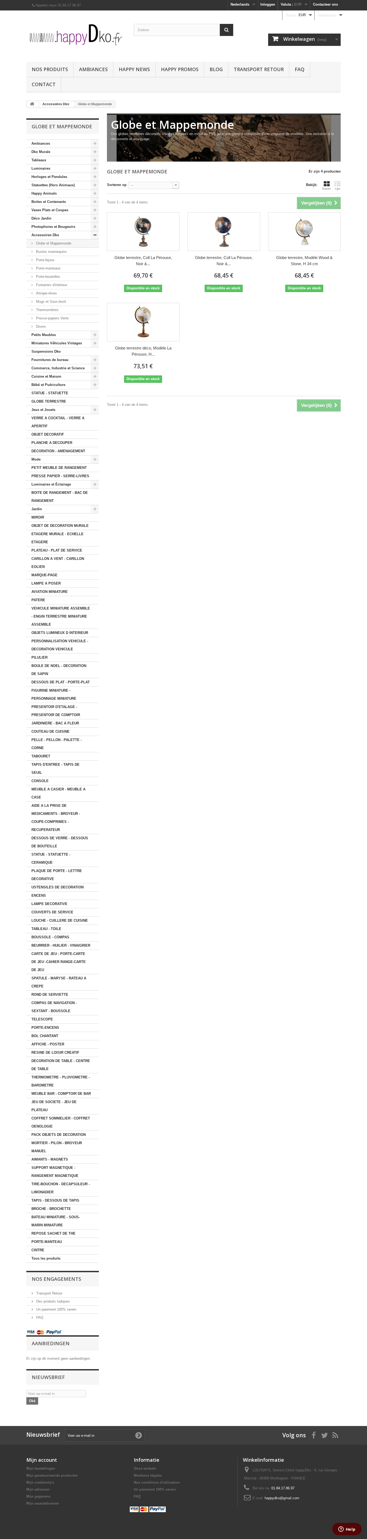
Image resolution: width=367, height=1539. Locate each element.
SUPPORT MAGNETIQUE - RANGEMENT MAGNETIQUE (54, 1172)
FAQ (299, 69)
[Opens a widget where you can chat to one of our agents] (347, 1529)
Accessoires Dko (45, 235)
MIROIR (37, 517)
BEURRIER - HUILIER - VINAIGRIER (60, 945)
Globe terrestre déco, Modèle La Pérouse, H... (143, 351)
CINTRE (37, 1250)
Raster (326, 188)
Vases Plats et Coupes (49, 210)
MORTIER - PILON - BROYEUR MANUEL (56, 1147)
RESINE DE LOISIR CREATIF (55, 1053)
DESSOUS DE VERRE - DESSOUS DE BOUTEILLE (59, 842)
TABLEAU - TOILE (46, 929)
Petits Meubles (43, 335)
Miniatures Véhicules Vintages (56, 343)
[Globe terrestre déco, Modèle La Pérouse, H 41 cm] (143, 322)
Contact (44, 84)
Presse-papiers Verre (52, 318)
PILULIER (39, 657)
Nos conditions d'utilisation (157, 1482)
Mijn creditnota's (40, 1482)
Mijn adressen (38, 1489)
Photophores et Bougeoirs (53, 227)
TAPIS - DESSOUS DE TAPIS (55, 1200)
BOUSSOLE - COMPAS (50, 937)
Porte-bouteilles (47, 277)
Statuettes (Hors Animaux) (53, 185)
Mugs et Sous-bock (50, 302)
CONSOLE (40, 781)
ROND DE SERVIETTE (49, 995)
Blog (216, 69)
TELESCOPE (42, 1019)
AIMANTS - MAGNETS (49, 1159)
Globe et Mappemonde (53, 243)
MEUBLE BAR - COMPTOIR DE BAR (61, 1094)
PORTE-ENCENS (45, 1028)
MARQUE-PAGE (44, 575)
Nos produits (50, 69)
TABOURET (40, 756)
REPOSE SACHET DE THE (53, 1233)
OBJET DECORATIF (47, 434)
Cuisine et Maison (46, 376)
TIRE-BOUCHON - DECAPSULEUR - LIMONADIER (60, 1188)
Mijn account (41, 1460)
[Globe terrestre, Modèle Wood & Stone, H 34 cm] (304, 231)
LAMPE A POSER (46, 583)
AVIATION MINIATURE (49, 592)
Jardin (36, 509)
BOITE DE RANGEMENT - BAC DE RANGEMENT (59, 497)
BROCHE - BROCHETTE (51, 1209)
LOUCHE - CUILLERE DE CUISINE (59, 920)
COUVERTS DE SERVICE (52, 912)
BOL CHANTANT (44, 1036)
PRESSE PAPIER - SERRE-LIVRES (60, 476)
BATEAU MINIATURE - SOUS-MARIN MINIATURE (55, 1221)
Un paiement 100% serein (55, 1309)
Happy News (134, 69)
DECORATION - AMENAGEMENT (58, 451)
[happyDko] (76, 34)
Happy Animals (44, 193)
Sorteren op (117, 185)
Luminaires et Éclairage (51, 484)
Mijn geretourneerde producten (52, 1476)
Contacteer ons (325, 4)
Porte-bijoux (45, 260)
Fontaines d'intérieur (51, 285)
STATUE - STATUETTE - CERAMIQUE (50, 858)
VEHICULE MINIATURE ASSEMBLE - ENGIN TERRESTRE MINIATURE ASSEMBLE (60, 616)
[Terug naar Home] (32, 104)
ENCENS (38, 896)
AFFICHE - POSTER (47, 1044)
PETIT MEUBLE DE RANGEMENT (59, 468)
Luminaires (40, 168)
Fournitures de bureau (50, 360)
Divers (40, 326)
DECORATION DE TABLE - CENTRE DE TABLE (60, 1065)
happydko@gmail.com (282, 1498)
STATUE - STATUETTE (49, 393)
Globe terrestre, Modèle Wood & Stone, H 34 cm (304, 260)
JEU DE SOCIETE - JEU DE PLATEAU (54, 1106)
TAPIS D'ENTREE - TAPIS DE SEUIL (55, 769)
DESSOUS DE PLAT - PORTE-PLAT (60, 682)
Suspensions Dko (46, 351)
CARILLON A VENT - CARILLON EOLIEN (57, 563)
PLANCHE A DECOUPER (51, 443)
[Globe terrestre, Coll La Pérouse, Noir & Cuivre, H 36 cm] (223, 231)
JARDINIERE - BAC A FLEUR (55, 723)
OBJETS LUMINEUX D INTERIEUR (59, 633)
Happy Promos (180, 69)
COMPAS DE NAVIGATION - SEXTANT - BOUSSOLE (54, 1007)
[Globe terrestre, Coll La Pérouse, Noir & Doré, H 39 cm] (143, 231)
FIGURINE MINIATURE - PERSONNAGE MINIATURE (53, 694)
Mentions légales (148, 1476)
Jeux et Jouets (43, 410)
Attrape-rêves (46, 293)
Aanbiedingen (51, 1343)
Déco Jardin (41, 218)
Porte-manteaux (48, 268)
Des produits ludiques (52, 1301)
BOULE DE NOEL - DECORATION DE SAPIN (58, 670)
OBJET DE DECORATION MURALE (60, 526)
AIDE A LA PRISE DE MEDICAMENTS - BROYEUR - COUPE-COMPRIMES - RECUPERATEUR (55, 818)
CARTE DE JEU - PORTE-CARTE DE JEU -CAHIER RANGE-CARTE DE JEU (58, 962)
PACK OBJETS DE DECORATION (58, 1135)
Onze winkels (145, 1469)
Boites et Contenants (48, 202)
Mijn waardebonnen (42, 1503)
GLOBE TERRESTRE (48, 401)
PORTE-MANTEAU (46, 1242)
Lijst (337, 188)
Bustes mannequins (51, 252)
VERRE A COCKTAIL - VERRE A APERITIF (57, 422)
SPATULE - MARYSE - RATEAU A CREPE (58, 982)
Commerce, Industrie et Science (58, 368)
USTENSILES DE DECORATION (57, 887)
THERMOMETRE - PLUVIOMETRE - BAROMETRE (60, 1081)
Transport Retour (259, 69)
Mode (36, 459)
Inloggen (267, 4)
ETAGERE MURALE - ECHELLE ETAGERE (57, 538)
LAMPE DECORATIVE (49, 904)
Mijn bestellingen (40, 1469)
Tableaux (38, 160)
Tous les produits (45, 1258)
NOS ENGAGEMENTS (56, 1279)
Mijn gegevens (38, 1496)
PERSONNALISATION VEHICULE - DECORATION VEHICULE (59, 645)
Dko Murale (40, 152)
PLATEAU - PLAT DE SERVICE (56, 550)
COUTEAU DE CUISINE (50, 732)
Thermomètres (47, 310)
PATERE (38, 600)
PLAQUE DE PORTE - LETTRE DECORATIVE (56, 875)
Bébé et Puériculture (48, 385)
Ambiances (93, 69)
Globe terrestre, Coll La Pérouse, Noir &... (143, 260)
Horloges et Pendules (49, 177)
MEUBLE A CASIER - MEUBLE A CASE (58, 793)
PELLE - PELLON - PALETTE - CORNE (56, 744)
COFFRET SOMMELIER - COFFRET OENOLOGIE (60, 1122)
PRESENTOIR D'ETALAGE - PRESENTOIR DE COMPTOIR (55, 711)
